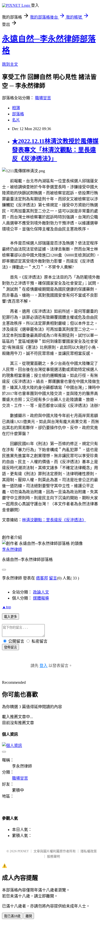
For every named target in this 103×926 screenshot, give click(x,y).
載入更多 (10, 617)
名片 (16, 120)
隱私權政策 (88, 851)
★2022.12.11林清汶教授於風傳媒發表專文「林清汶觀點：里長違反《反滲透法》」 (55, 150)
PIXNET (23, 851)
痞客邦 (42, 578)
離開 (29, 916)
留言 (53, 578)
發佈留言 (10, 647)
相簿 (16, 108)
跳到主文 (10, 64)
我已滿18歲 (12, 916)
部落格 (18, 114)
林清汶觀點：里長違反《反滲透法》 (54, 520)
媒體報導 (41, 598)
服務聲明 (53, 856)
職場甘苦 (43, 98)
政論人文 (41, 592)
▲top (6, 607)
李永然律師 (12, 549)
